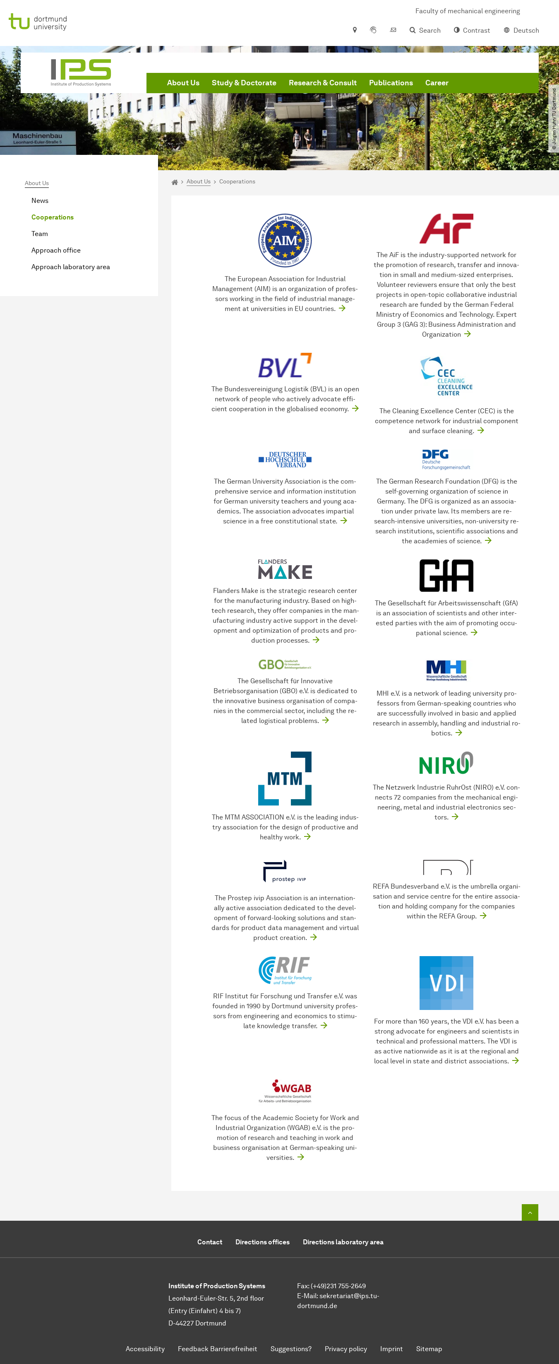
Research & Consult (323, 82)
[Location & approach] (354, 30)
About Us (183, 82)
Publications (391, 82)
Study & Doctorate (244, 82)
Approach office (56, 250)
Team (39, 234)
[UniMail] (393, 30)
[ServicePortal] (373, 30)
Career (437, 82)
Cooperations (52, 217)
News (39, 201)
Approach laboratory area (70, 267)
